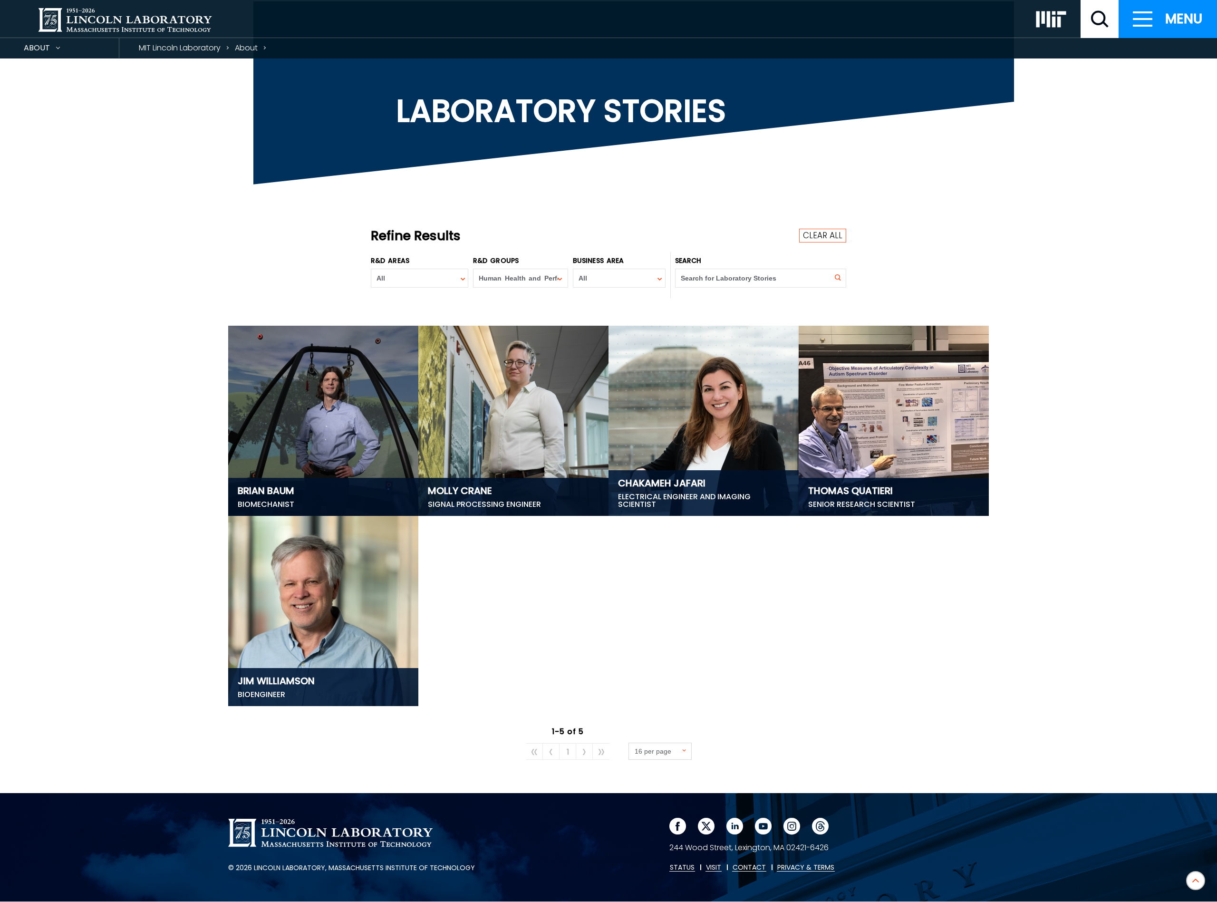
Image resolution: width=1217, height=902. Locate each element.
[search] (1100, 19)
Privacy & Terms (805, 868)
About (54, 50)
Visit (713, 868)
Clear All (822, 235)
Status (682, 868)
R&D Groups (496, 260)
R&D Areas (390, 260)
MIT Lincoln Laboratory (180, 47)
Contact (749, 868)
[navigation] (1168, 19)
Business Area (598, 260)
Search (688, 260)
